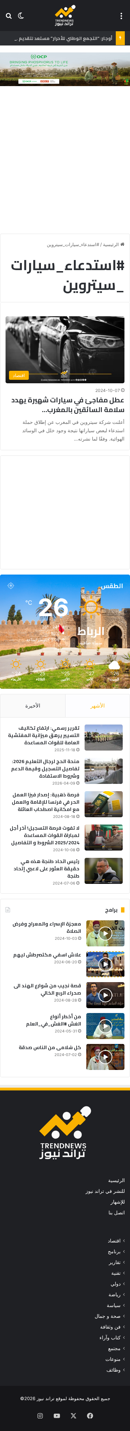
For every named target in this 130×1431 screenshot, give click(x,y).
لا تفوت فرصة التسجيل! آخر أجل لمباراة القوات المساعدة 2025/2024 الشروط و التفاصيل (44, 835)
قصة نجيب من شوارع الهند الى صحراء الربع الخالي (47, 989)
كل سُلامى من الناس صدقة (50, 1047)
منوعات (113, 1359)
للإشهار (118, 1202)
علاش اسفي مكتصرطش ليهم (47, 954)
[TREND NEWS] (65, 15)
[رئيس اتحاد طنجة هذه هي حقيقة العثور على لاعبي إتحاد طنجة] (104, 871)
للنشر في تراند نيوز (105, 1191)
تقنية (116, 1273)
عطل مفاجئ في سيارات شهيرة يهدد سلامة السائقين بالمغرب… (67, 404)
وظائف (113, 1370)
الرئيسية (111, 244)
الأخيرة (32, 705)
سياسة (114, 1305)
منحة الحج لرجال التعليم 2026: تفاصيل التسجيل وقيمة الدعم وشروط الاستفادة (45, 768)
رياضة (115, 1294)
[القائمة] (121, 18)
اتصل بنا (117, 1212)
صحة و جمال (108, 1316)
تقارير (115, 1262)
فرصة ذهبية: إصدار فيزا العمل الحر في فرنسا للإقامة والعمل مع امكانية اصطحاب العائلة (45, 802)
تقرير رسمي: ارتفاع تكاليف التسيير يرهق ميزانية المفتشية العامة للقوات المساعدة (43, 735)
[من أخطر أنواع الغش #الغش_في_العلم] (105, 1026)
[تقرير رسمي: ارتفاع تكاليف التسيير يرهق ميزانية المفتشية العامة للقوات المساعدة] (104, 738)
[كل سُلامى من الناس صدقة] (105, 1057)
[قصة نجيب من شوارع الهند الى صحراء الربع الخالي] (105, 995)
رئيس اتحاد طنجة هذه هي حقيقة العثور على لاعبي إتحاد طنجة (46, 868)
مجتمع (114, 1348)
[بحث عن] (8, 18)
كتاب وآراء (110, 1337)
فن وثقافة (110, 1327)
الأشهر (97, 705)
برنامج (114, 1251)
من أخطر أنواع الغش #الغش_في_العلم (53, 1020)
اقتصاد (114, 1241)
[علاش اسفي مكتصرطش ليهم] (105, 964)
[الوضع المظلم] (20, 18)
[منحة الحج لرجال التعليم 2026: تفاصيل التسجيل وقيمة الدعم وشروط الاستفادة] (104, 771)
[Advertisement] (65, 162)
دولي (116, 1284)
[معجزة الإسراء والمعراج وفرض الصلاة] (105, 933)
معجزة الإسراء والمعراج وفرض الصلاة (46, 927)
